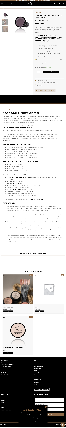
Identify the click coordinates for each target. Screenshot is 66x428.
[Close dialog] (45, 407)
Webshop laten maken (49, 424)
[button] (12, 4)
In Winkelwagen (51, 71)
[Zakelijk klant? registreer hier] (36, 90)
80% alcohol (32, 191)
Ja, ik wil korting (33, 418)
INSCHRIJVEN (50, 414)
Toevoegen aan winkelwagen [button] (39, 311)
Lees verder (8, 311)
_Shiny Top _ (19, 195)
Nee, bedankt (33, 421)
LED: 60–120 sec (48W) (19, 189)
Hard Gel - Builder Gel (23, 99)
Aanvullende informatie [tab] (20, 109)
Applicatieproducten (12, 99)
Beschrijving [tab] (6, 109)
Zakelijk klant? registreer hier (46, 90)
